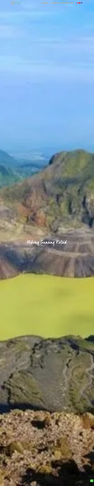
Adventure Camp (55, 2)
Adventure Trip (65, 2)
